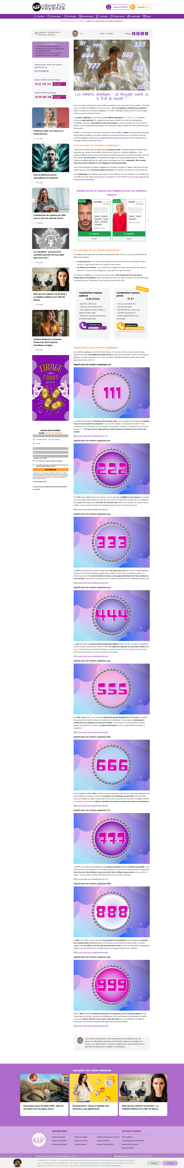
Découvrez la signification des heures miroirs (107, 138)
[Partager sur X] (142, 33)
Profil (94, 239)
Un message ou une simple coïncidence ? (49, 53)
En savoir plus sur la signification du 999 (92, 1026)
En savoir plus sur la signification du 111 (92, 436)
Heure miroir (119, 16)
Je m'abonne (50, 469)
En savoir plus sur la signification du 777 (92, 879)
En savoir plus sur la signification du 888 (92, 952)
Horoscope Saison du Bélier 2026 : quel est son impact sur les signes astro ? (43, 1107)
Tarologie (104, 16)
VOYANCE (80, 21)
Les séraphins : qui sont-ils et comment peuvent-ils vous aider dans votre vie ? (48, 254)
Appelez (95, 234)
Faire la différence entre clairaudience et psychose (45, 176)
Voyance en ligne (81, 1137)
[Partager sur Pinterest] (138, 33)
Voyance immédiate (59, 1144)
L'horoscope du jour (41, 439)
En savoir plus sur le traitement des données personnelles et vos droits (50, 488)
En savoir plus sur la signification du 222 (92, 509)
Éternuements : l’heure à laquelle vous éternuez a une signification (91, 1107)
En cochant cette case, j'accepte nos (49, 461)
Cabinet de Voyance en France (108, 1137)
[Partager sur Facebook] (134, 33)
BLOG (73, 21)
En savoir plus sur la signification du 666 (92, 806)
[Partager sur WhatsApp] (146, 33)
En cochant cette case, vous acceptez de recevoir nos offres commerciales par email (52, 465)
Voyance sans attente (105, 1144)
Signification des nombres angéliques (48, 55)
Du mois (38, 443)
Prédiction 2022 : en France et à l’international (48, 132)
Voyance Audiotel (58, 1137)
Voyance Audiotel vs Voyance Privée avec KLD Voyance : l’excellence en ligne (47, 342)
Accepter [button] (170, 1163)
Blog (148, 16)
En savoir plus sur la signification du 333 (92, 583)
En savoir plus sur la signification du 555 (92, 732)
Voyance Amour (80, 1144)
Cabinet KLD (64, 21)
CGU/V (60, 461)
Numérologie (87, 16)
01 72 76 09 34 (41, 71)
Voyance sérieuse (103, 1141)
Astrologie (71, 16)
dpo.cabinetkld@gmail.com (40, 481)
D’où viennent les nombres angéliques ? (48, 46)
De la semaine (56, 439)
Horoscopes (55, 16)
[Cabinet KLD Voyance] (48, 7)
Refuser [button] (154, 1163)
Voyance (40, 16)
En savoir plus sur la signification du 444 (92, 656)
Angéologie (135, 16)
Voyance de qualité (59, 1141)
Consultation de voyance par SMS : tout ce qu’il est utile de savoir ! (49, 216)
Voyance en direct (81, 1141)
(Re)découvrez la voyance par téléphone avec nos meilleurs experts (50, 50)
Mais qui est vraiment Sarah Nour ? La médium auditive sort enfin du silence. (50, 297)
